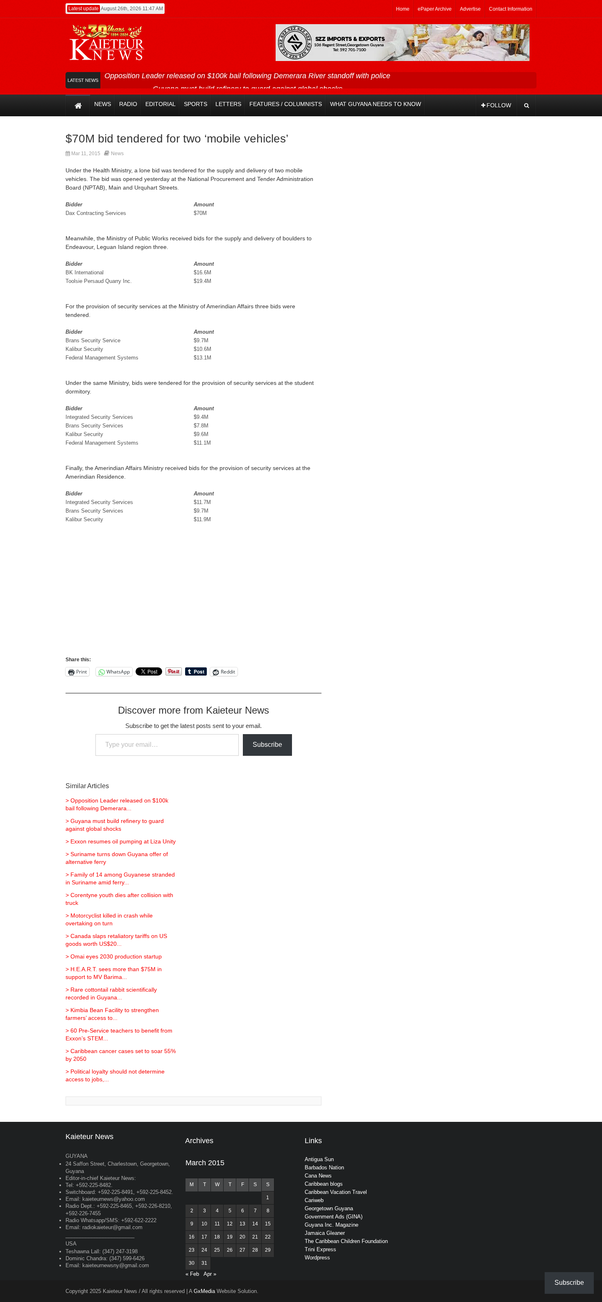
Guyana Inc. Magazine (331, 1225)
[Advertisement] (193, 597)
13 (242, 1224)
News (117, 153)
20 (242, 1237)
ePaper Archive (435, 9)
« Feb (192, 1274)
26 (230, 1250)
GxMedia (204, 1291)
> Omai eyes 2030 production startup (114, 956)
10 (204, 1224)
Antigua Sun (319, 1159)
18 (217, 1237)
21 (255, 1237)
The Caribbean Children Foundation (346, 1241)
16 (192, 1237)
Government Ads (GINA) (333, 1217)
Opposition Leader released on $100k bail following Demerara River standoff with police (247, 76)
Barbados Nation (324, 1167)
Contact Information (510, 9)
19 (230, 1237)
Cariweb (314, 1200)
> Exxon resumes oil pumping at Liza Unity (121, 841)
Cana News (318, 1176)
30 (192, 1263)
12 (230, 1224)
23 (192, 1250)
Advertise (470, 9)
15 (268, 1224)
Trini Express (320, 1249)
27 (242, 1250)
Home (403, 9)
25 (217, 1250)
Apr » (210, 1274)
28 (255, 1250)
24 (204, 1250)
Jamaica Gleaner (325, 1233)
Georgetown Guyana (329, 1208)
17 (204, 1237)
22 (268, 1237)
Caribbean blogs (324, 1184)
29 (268, 1250)
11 (217, 1224)
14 (255, 1224)
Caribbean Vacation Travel (336, 1192)
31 (204, 1263)
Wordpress (317, 1258)
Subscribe (267, 744)
